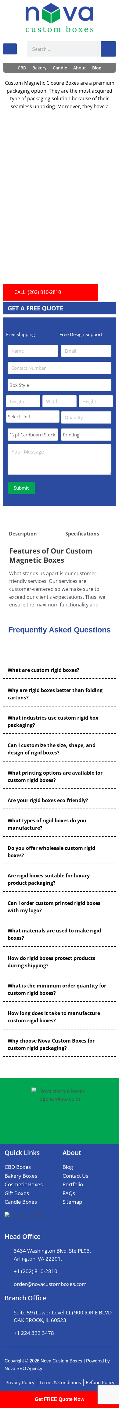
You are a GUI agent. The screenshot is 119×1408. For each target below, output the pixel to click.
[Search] (108, 49)
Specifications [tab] (82, 533)
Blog (96, 68)
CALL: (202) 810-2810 (37, 292)
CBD (22, 68)
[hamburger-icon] (10, 48)
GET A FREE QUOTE (35, 308)
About (79, 68)
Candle (60, 68)
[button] (59, 670)
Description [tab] (23, 533)
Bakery (39, 68)
